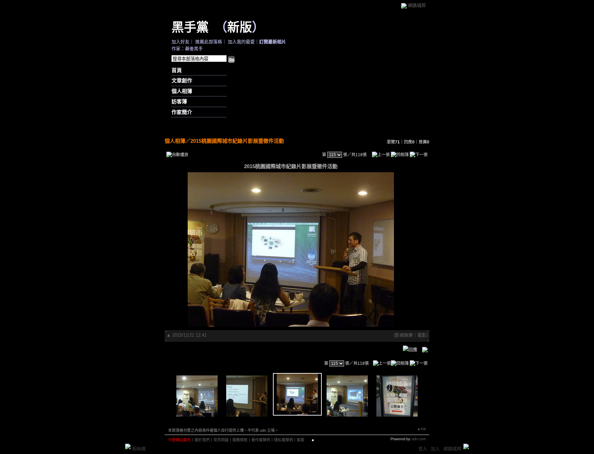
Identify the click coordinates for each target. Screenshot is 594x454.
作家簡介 (182, 112)
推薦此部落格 (208, 41)
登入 (422, 448)
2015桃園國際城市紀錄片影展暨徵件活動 (237, 141)
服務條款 (240, 440)
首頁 (177, 70)
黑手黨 (190, 27)
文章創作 (182, 80)
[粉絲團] (128, 446)
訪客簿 (179, 101)
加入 (435, 448)
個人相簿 (182, 91)
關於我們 (202, 440)
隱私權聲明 (283, 440)
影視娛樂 (404, 335)
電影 (421, 335)
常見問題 (221, 440)
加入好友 (180, 41)
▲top (421, 429)
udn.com (418, 439)
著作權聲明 (260, 440)
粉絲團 (139, 448)
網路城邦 (417, 5)
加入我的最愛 (241, 41)
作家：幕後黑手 (187, 48)
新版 (239, 27)
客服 (300, 440)
